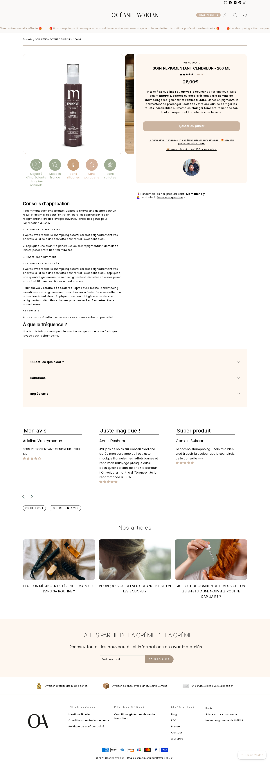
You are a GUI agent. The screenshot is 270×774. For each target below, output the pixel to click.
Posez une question (170, 197)
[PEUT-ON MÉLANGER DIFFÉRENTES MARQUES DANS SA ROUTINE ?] (59, 559)
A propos (177, 738)
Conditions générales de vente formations (134, 716)
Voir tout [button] (34, 508)
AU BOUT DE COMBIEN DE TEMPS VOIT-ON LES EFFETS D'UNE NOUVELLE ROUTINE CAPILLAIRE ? (211, 591)
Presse (175, 726)
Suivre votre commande (221, 714)
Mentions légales (80, 714)
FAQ (173, 720)
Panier (210, 708)
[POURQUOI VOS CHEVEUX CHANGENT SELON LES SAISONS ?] (135, 559)
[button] (208, 15)
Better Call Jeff (164, 758)
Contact (176, 732)
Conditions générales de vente (89, 720)
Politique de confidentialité (86, 726)
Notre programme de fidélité (225, 720)
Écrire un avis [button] (65, 508)
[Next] (128, 142)
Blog (174, 714)
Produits (28, 39)
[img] (32, 458)
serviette (60, 239)
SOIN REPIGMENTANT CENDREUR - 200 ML (58, 39)
